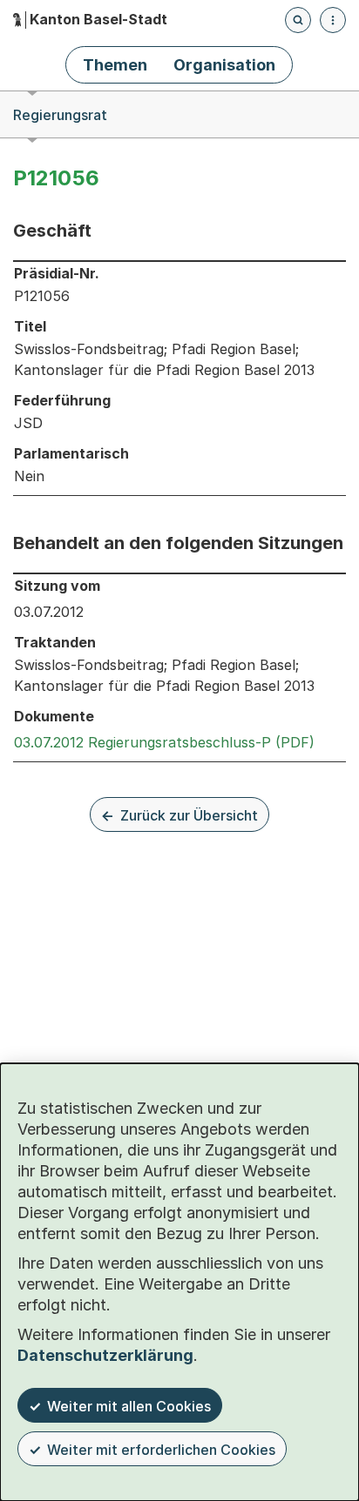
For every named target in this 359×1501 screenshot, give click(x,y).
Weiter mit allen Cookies (129, 1406)
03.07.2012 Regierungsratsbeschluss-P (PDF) (164, 742)
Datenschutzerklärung (105, 1355)
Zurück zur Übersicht (189, 815)
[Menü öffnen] (333, 20)
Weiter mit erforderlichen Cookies (161, 1449)
